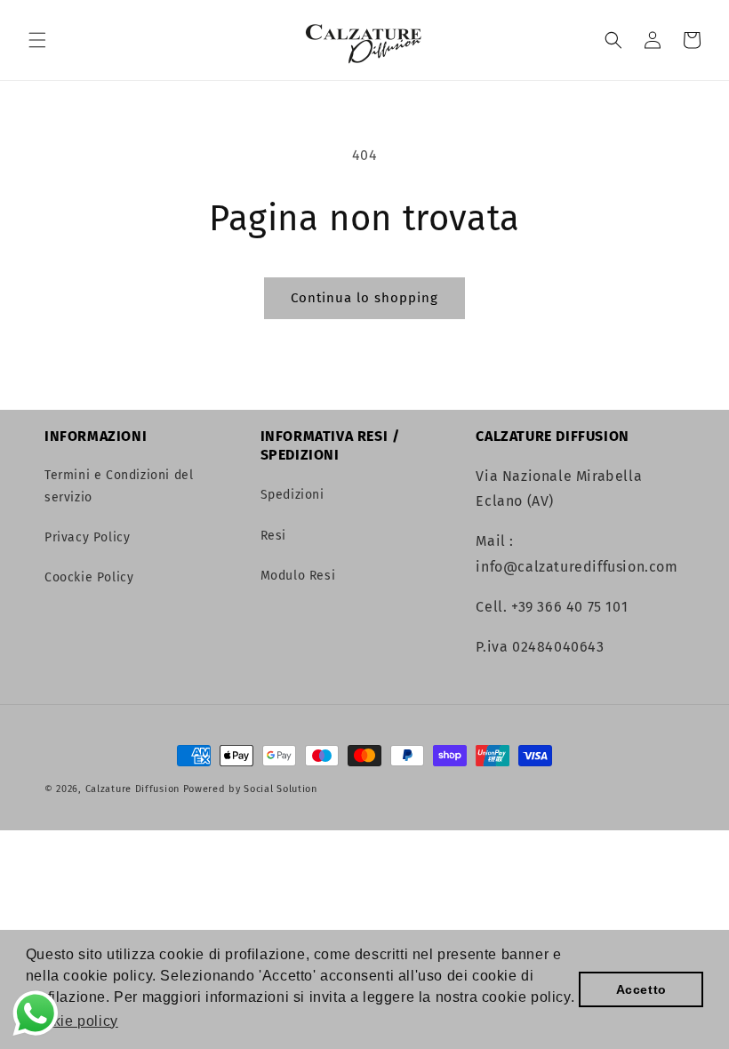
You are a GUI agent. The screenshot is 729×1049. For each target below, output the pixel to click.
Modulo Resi (298, 575)
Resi (273, 535)
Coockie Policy (88, 577)
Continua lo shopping (364, 298)
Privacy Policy (87, 537)
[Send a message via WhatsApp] (35, 1013)
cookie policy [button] (73, 1021)
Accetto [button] (641, 989)
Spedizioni (292, 494)
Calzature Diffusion (132, 789)
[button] (37, 40)
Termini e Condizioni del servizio (118, 486)
